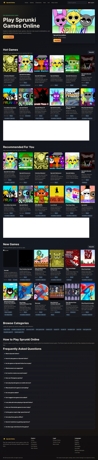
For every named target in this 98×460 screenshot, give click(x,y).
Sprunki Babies (55, 76)
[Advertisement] (46, 130)
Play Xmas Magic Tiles (71, 269)
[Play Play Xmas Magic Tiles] (72, 258)
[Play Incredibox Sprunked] (10, 97)
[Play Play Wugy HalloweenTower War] (26, 292)
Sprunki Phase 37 (40, 107)
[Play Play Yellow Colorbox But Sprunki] (57, 258)
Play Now (57, 40)
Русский (77, 448)
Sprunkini (84, 205)
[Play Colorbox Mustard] (10, 64)
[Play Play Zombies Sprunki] (26, 259)
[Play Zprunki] (14, 259)
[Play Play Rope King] (72, 195)
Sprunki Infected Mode (86, 74)
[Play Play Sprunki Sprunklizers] (41, 194)
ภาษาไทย (77, 452)
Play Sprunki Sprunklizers (38, 205)
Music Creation (8, 312)
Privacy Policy (57, 440)
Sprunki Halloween (40, 76)
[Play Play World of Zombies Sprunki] (57, 292)
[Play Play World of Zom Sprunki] (72, 292)
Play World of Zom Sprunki (71, 303)
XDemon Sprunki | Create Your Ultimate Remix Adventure (10, 302)
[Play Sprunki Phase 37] (41, 97)
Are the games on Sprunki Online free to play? (18, 363)
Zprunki (6, 270)
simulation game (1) (8, 332)
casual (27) (56, 329)
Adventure (27, 115)
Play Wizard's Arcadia (87, 303)
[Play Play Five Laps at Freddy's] (72, 97)
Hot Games (34, 446)
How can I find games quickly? (14, 378)
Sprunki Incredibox (25, 74)
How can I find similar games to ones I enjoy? (18, 407)
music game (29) (87, 329)
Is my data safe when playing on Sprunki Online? (19, 402)
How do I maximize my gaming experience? (18, 422)
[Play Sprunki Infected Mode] (88, 63)
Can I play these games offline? (14, 417)
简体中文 (77, 444)
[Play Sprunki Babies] (57, 64)
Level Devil (54, 205)
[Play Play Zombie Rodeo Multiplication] (41, 258)
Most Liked (55, 2)
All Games (33, 442)
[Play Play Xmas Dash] (88, 259)
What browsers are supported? (14, 368)
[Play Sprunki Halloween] (41, 64)
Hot (49, 2)
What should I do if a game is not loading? (17, 387)
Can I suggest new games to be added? (16, 397)
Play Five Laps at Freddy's (70, 107)
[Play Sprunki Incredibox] (73, 21)
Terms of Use (56, 442)
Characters (38, 2)
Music (9, 85)
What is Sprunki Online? (12, 353)
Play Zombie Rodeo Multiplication (40, 269)
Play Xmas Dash (85, 269)
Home (26, 2)
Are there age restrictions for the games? (17, 426)
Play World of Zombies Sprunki (55, 303)
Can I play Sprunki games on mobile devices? (18, 383)
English (77, 440)
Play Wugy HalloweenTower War (26, 303)
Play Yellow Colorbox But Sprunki (56, 269)
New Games (34, 448)
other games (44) (40, 329)
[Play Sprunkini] (88, 195)
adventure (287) (30, 329)
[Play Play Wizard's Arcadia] (88, 292)
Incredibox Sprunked (10, 107)
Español (77, 442)
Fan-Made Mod (8, 314)
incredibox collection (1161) (18, 329)
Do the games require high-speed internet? (18, 412)
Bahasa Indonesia (79, 450)
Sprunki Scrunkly (55, 107)
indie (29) (79, 329)
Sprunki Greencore (71, 76)
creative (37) (49, 329)
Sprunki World (24, 107)
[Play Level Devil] (57, 195)
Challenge (84, 85)
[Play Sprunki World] (26, 97)
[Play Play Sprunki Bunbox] (88, 97)
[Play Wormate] (41, 292)
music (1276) (7, 329)
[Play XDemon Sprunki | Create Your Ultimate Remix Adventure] (10, 291)
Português (77, 446)
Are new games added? (12, 392)
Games (32, 2)
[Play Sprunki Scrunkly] (57, 97)
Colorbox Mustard (9, 76)
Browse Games (8, 37)
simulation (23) (71, 329)
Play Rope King (70, 205)
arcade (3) (63, 329)
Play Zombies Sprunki (26, 269)
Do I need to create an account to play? (16, 373)
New (44, 2)
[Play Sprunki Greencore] (72, 64)
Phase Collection (39, 118)
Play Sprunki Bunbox (87, 107)
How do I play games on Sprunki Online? (17, 358)
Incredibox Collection (25, 85)
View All (91, 52)
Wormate (37, 303)
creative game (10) (19, 332)
